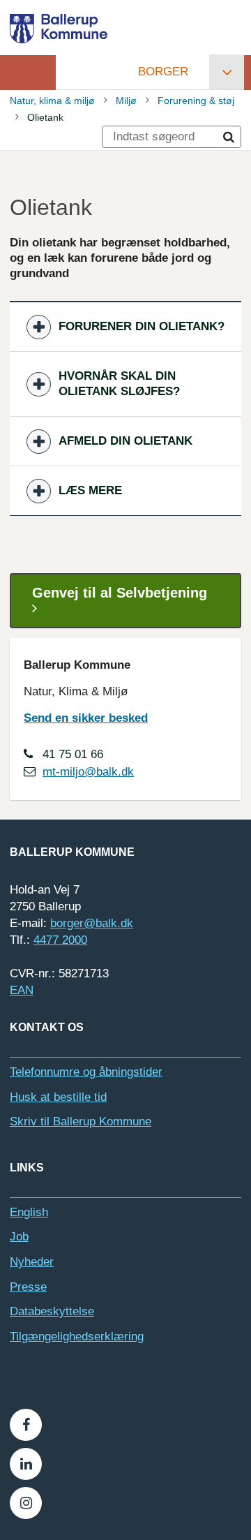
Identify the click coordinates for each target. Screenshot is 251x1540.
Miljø (126, 100)
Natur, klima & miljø (52, 100)
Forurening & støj (196, 100)
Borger (163, 71)
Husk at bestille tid (58, 1097)
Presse (28, 1287)
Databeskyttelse (52, 1311)
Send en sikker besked (86, 718)
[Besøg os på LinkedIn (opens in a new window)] (26, 1464)
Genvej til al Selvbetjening (119, 592)
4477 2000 (60, 940)
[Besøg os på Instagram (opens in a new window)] (26, 1503)
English (29, 1212)
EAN (21, 990)
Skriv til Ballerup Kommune (80, 1121)
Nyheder (32, 1261)
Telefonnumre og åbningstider (86, 1072)
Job (19, 1236)
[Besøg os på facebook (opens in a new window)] (26, 1425)
